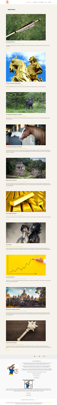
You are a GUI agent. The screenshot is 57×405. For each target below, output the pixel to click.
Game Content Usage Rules (47, 402)
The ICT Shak (36, 399)
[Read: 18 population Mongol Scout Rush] (26, 134)
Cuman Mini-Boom (10, 277)
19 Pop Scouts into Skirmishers (13, 83)
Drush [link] (8, 346)
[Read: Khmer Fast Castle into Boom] (26, 297)
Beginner (7, 43)
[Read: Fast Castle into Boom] (26, 201)
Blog (46, 2)
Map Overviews (41, 2)
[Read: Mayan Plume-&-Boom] (26, 168)
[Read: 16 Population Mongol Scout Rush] (26, 102)
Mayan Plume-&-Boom (11, 180)
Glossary (49, 2)
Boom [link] (45, 184)
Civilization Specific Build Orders (16, 116)
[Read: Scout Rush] (26, 232)
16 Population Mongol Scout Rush (14, 114)
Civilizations (35, 2)
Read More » (8, 48)
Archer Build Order (10, 42)
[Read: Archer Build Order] (26, 27)
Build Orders (28, 2)
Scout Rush (8, 244)
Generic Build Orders (18, 43)
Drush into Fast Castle (11, 342)
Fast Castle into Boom (11, 213)
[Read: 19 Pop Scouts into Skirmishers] (26, 66)
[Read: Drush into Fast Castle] (26, 330)
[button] (31, 2)
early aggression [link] (27, 151)
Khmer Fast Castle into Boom (13, 309)
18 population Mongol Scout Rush (14, 146)
